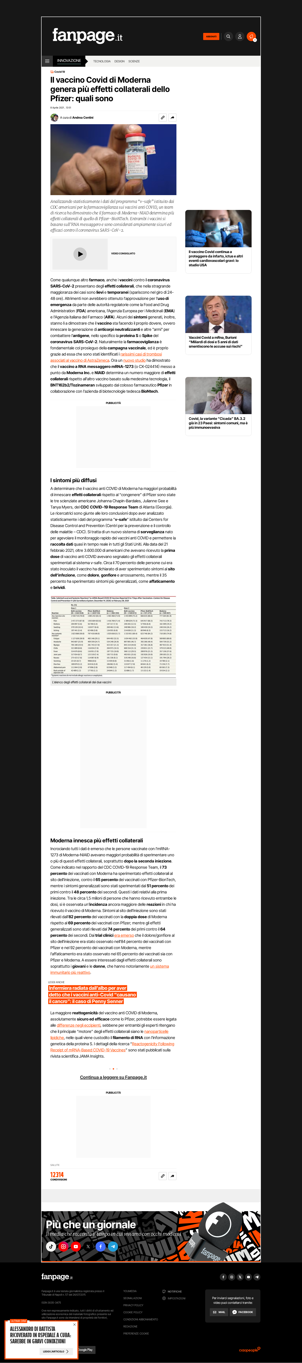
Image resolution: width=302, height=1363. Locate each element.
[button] (172, 118)
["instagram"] (63, 1246)
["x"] (88, 1246)
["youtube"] (76, 1246)
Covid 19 (59, 71)
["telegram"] (113, 1246)
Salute (54, 1165)
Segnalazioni (132, 1298)
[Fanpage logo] (82, 36)
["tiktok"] (51, 1246)
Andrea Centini (82, 117)
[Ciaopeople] (249, 1351)
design (119, 61)
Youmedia (130, 1291)
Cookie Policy (132, 1312)
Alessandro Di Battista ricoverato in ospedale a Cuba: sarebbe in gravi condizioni (40, 1335)
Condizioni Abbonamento (140, 1319)
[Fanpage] (57, 1277)
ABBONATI (211, 36)
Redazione (130, 1326)
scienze (134, 61)
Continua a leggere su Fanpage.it (113, 1077)
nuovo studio (134, 360)
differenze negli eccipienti (78, 1025)
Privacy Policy (133, 1305)
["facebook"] (101, 1246)
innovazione (69, 60)
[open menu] (47, 61)
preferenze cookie (136, 1333)
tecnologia (102, 61)
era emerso (124, 935)
